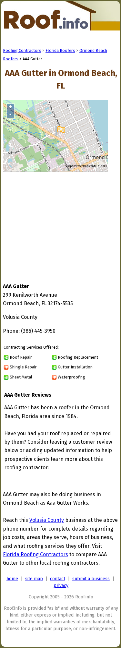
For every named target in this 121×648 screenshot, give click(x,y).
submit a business (91, 579)
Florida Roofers (60, 50)
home (12, 579)
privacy (61, 585)
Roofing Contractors (22, 50)
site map (34, 579)
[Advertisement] (57, 221)
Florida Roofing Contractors (35, 554)
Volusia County (46, 520)
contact (57, 579)
